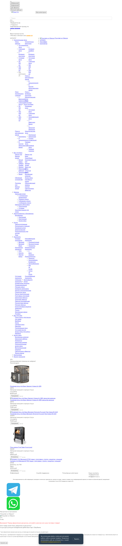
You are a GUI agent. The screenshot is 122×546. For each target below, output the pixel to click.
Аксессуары (22, 221)
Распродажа (18, 355)
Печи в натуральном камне (29, 77)
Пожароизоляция (21, 285)
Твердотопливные (21, 224)
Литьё (26, 281)
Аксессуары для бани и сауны (29, 179)
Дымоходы (17, 237)
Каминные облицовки (22, 204)
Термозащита (28, 280)
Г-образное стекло (25, 201)
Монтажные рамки (21, 312)
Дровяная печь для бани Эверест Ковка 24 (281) (25, 386)
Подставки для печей (22, 296)
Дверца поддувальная (22, 301)
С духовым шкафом (31, 49)
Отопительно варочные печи (29, 43)
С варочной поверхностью (23, 99)
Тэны (16, 235)
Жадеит (21, 167)
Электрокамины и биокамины (23, 213)
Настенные (32, 135)
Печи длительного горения (19, 93)
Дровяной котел (20, 228)
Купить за (4, 543)
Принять (76, 539)
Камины (16, 192)
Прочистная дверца (21, 303)
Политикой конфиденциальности (51, 542)
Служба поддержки (42, 473)
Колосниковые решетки (23, 306)
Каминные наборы (21, 339)
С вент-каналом (31, 253)
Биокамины (19, 215)
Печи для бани (28, 104)
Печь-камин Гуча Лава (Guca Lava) (21, 447)
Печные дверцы (20, 305)
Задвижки (18, 308)
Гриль (17, 323)
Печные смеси (20, 287)
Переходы (31, 246)
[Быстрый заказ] (20, 457)
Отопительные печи (20, 40)
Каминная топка (20, 194)
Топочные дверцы (21, 299)
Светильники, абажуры (22, 351)
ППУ (20, 251)
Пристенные (23, 206)
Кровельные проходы (22, 283)
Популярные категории (70, 473)
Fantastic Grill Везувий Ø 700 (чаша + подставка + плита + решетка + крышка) (35, 461)
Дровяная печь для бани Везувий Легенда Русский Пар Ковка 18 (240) (33, 414)
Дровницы (18, 340)
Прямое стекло (24, 199)
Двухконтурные (33, 244)
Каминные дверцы (21, 298)
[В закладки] (23, 457)
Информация (14, 473)
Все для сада (18, 315)
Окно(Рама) (29, 158)
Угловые (21, 208)
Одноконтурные (33, 242)
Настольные (23, 219)
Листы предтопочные (22, 294)
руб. (15, 8)
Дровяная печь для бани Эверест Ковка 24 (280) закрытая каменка (32, 400)
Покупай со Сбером (61, 38)
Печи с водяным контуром (28, 93)
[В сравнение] (24, 457)
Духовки (18, 314)
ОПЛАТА (42, 40)
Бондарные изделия (21, 337)
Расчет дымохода (19, 357)
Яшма (20, 174)
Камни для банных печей (18, 156)
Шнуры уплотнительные (23, 290)
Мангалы (18, 326)
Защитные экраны (21, 342)
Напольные (32, 136)
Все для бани (18, 153)
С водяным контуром (22, 54)
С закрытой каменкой (31, 127)
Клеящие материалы (22, 289)
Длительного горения (22, 226)
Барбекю (18, 321)
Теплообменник (33, 263)
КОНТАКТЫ (43, 43)
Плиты (17, 310)
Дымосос (31, 258)
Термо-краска (19, 353)
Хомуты (21, 253)
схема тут (29, 35)
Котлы (16, 222)
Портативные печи (21, 328)
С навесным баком (31, 122)
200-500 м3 (29, 72)
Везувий (21, 242)
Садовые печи (19, 324)
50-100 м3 (20, 63)
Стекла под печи (20, 292)
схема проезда (15, 28)
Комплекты (22, 136)
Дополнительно (30, 256)
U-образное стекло (25, 203)
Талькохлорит (23, 172)
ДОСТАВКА (43, 42)
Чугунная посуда (20, 330)
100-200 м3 (20, 68)
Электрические (20, 229)
